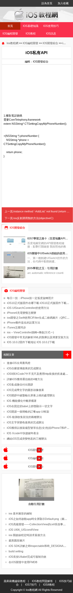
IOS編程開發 (10, 33)
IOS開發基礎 (35, 450)
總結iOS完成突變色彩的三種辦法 (27, 438)
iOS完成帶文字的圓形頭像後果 (25, 390)
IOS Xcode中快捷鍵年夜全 (23, 433)
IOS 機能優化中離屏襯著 (21, 400)
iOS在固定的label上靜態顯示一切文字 (30, 406)
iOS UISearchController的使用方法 (28, 307)
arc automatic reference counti (45, 272)
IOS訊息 (51, 33)
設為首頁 (46, 3)
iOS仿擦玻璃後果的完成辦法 (24, 368)
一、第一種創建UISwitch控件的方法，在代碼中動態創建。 (47, 260)
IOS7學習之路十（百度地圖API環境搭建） (48, 238)
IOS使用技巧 (51, 25)
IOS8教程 (49, 584)
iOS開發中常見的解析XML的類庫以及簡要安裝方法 (38, 337)
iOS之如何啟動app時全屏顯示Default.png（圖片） (39, 518)
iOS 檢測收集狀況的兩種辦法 (24, 417)
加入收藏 (63, 3)
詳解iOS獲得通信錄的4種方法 (25, 379)
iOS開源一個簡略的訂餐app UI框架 (28, 411)
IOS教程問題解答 (42, 581)
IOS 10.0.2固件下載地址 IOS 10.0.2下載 (31, 342)
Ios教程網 (12, 43)
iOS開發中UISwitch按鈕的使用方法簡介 (48, 253)
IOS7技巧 (31, 584)
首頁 (10, 25)
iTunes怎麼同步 (16, 327)
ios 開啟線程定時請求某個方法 (27, 535)
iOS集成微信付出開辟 (20, 384)
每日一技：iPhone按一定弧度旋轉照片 (30, 298)
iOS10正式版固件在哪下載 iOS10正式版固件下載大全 (39, 303)
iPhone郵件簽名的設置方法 (23, 322)
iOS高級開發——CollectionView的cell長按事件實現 (40, 524)
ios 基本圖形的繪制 (20, 513)
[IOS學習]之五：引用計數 (42, 268)
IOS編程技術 (35, 458)
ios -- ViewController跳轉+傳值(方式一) (30, 332)
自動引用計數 (36, 504)
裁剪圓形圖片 (17, 540)
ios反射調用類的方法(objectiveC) (33, 218)
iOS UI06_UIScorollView (24, 529)
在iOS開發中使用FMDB (23, 562)
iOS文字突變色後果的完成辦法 (25, 422)
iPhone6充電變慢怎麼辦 (21, 312)
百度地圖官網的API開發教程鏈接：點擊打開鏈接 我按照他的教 (46, 245)
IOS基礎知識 (30, 25)
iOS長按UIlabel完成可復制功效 (27, 556)
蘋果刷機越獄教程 (14, 581)
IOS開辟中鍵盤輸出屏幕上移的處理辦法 (31, 395)
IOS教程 (31, 33)
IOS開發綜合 (50, 43)
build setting (16, 551)
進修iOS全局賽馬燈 (18, 363)
